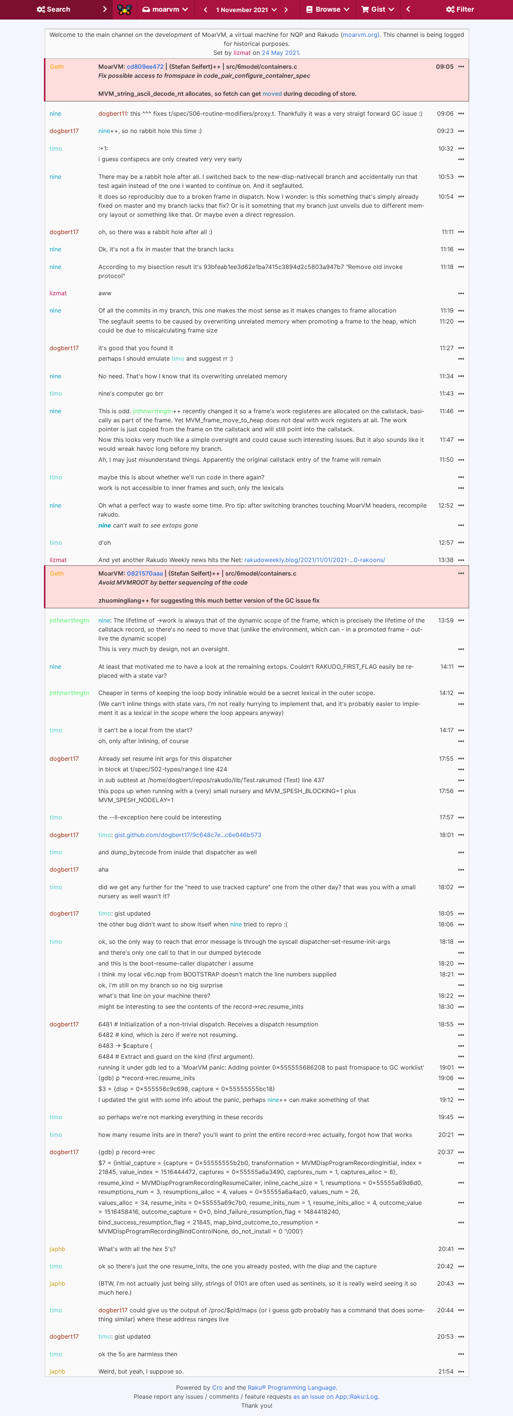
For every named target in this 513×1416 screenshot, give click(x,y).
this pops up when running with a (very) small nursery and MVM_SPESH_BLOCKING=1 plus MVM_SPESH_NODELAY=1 (227, 795)
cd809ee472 (145, 66)
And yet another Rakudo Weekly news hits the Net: (241, 560)
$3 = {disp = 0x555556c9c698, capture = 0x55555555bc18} (186, 1089)
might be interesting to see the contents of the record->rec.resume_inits (200, 1006)
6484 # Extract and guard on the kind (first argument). (176, 1056)
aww (105, 293)
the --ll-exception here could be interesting (159, 817)
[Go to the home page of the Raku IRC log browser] (125, 10)
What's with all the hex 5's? (137, 1249)
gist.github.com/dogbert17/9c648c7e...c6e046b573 (188, 835)
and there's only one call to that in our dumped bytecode (179, 952)
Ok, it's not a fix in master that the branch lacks (166, 249)
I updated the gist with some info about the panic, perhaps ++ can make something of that (233, 1099)
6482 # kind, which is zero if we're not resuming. (167, 1034)
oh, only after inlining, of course (143, 741)
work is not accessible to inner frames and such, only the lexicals (191, 487)
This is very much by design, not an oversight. (163, 649)
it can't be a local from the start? (145, 730)
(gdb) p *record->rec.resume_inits (146, 1078)
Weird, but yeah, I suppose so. (141, 1371)
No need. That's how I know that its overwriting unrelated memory (192, 376)
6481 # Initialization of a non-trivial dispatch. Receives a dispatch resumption (208, 1024)
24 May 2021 (280, 52)
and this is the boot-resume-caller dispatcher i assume (175, 963)
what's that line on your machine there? (154, 995)
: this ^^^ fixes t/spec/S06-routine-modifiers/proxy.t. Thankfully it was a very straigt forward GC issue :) (260, 113)
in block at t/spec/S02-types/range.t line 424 (162, 769)
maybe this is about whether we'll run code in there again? (181, 477)
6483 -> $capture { (125, 1045)
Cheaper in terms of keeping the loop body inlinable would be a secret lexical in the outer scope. (236, 693)
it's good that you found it (135, 348)
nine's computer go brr (130, 393)
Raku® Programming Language (292, 1387)
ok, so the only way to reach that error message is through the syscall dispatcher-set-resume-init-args (244, 941)
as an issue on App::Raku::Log (335, 1396)
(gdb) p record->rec (126, 1152)
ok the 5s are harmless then (137, 1354)
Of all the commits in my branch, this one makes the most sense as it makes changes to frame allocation (247, 310)
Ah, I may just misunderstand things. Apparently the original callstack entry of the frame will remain (239, 459)
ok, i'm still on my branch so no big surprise (160, 985)
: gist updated (124, 913)
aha (103, 869)
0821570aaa (145, 573)
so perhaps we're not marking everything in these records (180, 1117)
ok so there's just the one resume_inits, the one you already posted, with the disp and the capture (237, 1266)
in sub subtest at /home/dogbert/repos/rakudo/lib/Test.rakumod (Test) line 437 (211, 780)
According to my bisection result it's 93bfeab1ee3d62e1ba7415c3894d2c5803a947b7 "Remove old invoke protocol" (250, 271)
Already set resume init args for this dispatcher (165, 758)
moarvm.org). (362, 34)
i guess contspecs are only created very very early (170, 159)
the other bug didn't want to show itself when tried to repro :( (193, 924)
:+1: (103, 148)
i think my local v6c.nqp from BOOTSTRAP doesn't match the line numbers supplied (217, 974)
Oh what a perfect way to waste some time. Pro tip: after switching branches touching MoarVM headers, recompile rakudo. (262, 510)
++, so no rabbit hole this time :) (150, 130)
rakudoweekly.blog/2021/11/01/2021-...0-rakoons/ (314, 560)
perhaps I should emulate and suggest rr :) (165, 358)
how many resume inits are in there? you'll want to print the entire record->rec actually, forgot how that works (255, 1134)
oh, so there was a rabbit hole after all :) (155, 232)
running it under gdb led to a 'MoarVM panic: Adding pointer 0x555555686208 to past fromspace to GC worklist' (261, 1067)
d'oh (104, 542)
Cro (217, 1387)
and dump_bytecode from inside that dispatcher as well (177, 852)
